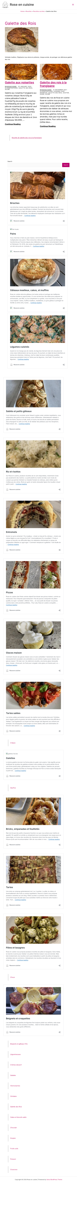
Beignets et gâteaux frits (19, 1044)
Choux (12, 977)
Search (10, 161)
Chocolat (13, 1128)
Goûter (66, 93)
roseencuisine (11, 86)
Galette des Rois (16, 1107)
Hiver (42, 94)
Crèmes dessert (16, 1065)
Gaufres (13, 788)
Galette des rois (25, 88)
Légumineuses (15, 1054)
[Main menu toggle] (73, 5)
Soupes (13, 1138)
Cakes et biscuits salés (18, 1117)
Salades (13, 1075)
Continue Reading (13, 124)
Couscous (13, 1169)
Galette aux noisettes (19, 82)
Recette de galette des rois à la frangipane (27, 138)
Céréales (13, 1096)
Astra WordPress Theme (54, 1179)
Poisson (13, 1159)
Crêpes (12, 743)
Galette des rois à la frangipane (53, 84)
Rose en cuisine (22, 5)
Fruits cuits (14, 1148)
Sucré (7, 89)
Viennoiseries (15, 1086)
